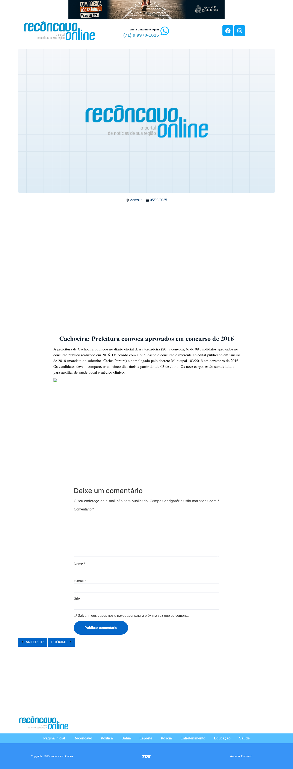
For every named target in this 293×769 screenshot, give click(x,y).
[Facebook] (227, 30)
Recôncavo (83, 738)
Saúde (244, 738)
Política (107, 738)
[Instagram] (239, 30)
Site (77, 598)
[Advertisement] (146, 237)
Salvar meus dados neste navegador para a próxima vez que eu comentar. (134, 615)
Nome (79, 564)
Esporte (145, 738)
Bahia (126, 738)
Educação (222, 738)
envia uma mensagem (144, 29)
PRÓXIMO (59, 642)
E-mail (80, 581)
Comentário (84, 509)
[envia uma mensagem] (165, 31)
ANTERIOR (35, 642)
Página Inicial (54, 738)
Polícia (166, 738)
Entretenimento (192, 738)
